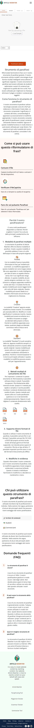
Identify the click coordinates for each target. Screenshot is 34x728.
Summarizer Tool (17, 711)
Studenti (8, 523)
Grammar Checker (17, 705)
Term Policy (10, 726)
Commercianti (11, 528)
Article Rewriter (17, 687)
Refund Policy (18, 726)
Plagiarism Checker (17, 699)
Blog (9, 721)
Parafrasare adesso (17, 64)
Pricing (14, 721)
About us (20, 721)
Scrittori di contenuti (13, 518)
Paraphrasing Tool (17, 693)
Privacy (4, 726)
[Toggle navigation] (30, 2)
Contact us (28, 721)
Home (4, 721)
